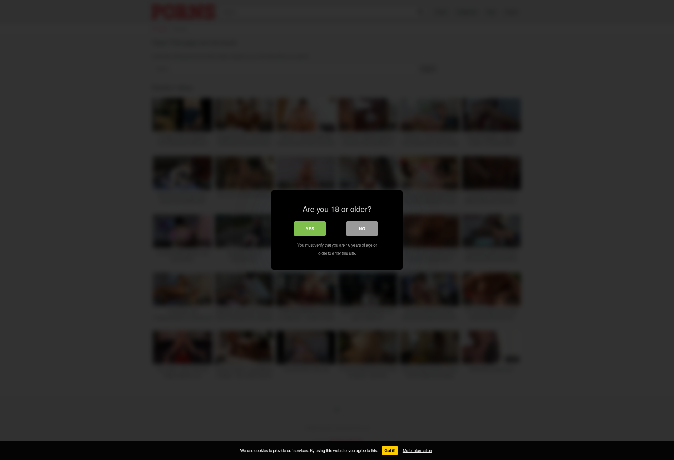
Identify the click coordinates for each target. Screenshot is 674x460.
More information (417, 450)
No (362, 229)
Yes (310, 229)
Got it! (389, 450)
